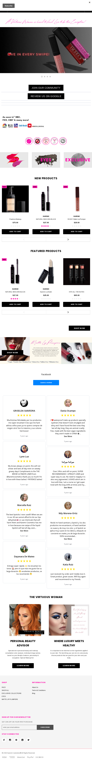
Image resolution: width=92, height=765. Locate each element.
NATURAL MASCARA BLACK (46, 219)
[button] (46, 88)
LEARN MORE (23, 665)
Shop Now (79, 328)
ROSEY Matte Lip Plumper (77, 219)
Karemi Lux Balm (46, 292)
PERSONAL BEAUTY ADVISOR (23, 643)
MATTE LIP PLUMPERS (10, 699)
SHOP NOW (12, 352)
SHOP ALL (5, 690)
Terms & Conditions (39, 690)
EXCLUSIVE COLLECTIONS (11, 693)
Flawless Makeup (15, 219)
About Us (35, 687)
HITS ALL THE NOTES (76, 292)
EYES (4, 696)
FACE (4, 687)
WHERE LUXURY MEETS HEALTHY (69, 643)
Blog (33, 693)
